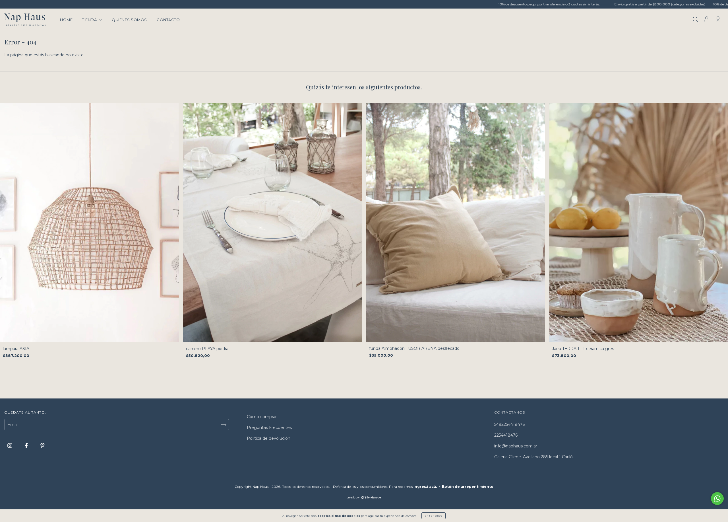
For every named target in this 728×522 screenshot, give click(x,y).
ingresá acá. (425, 486)
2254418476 (506, 435)
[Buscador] (695, 20)
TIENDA (90, 19)
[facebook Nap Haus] (27, 445)
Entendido (433, 515)
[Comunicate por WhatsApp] (717, 498)
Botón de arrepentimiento (467, 486)
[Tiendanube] (364, 498)
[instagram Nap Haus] (10, 445)
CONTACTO (168, 19)
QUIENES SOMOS (129, 19)
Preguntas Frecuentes (269, 427)
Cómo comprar (262, 416)
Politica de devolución (268, 438)
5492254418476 (509, 424)
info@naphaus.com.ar (515, 446)
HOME (66, 19)
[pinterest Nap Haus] (42, 445)
